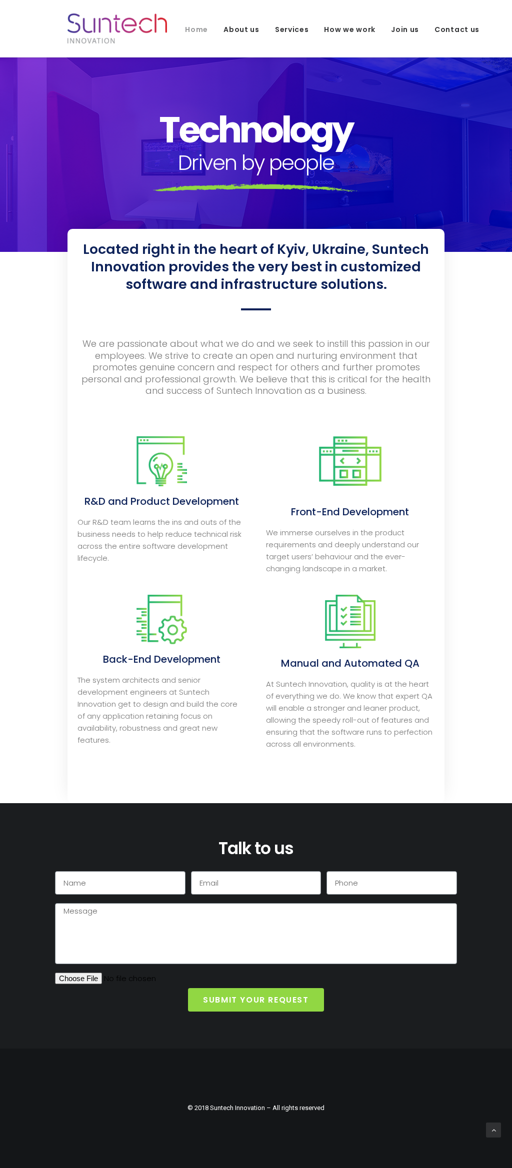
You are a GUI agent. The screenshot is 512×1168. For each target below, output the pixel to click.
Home (196, 29)
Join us (405, 29)
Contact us (457, 29)
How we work (350, 29)
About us (242, 29)
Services (292, 29)
